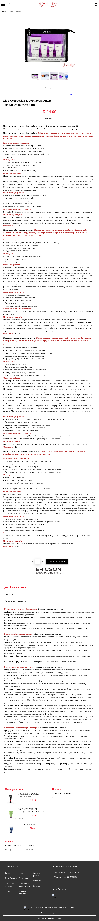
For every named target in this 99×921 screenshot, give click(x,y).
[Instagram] (60, 882)
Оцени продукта (50, 88)
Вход (21, 873)
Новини (36, 886)
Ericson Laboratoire (15, 11)
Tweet (71, 94)
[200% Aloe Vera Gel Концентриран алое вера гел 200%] (11, 814)
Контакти (37, 881)
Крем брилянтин (27, 824)
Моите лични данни (49, 913)
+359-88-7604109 (70, 877)
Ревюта (8, 594)
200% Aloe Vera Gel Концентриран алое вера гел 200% (31, 810)
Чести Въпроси (11, 878)
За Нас (7, 891)
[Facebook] (54, 882)
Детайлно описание (15, 587)
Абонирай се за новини (62, 793)
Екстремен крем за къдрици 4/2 (28, 795)
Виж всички (56, 798)
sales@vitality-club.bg (70, 872)
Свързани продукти (15, 601)
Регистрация (24, 878)
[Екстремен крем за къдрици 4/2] (11, 798)
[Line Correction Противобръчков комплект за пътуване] (49, 68)
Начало (4, 11)
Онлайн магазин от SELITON (49, 918)
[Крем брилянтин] (11, 829)
